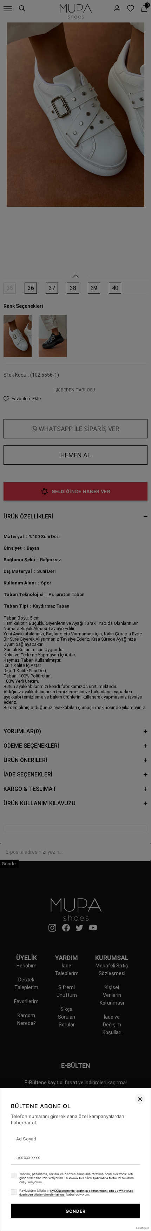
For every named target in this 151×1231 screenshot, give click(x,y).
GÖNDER (76, 1211)
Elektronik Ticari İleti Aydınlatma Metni (91, 1178)
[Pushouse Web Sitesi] (142, 1228)
